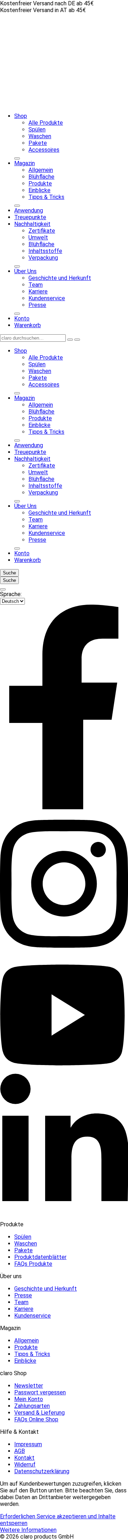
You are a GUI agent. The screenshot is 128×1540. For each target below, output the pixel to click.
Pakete (23, 1250)
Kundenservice (32, 1315)
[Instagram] (64, 954)
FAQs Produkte (33, 1263)
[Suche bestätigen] (77, 340)
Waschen (25, 1243)
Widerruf (25, 1464)
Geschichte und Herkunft (45, 1288)
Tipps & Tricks (32, 1354)
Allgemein (26, 1340)
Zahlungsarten (32, 1406)
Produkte (26, 1347)
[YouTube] (64, 1069)
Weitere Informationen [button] (28, 1530)
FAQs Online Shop (36, 1419)
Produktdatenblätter (40, 1257)
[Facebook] (64, 807)
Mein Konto (28, 1399)
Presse (23, 1295)
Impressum (28, 1444)
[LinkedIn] (64, 1217)
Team (21, 1302)
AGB (19, 1451)
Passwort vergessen (40, 1392)
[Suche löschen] (70, 340)
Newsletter (28, 1385)
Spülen (22, 1236)
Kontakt (24, 1457)
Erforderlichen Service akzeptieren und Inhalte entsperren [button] (58, 1520)
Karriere (23, 1309)
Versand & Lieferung (39, 1412)
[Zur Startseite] (64, 103)
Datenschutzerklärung (41, 1471)
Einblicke (25, 1360)
